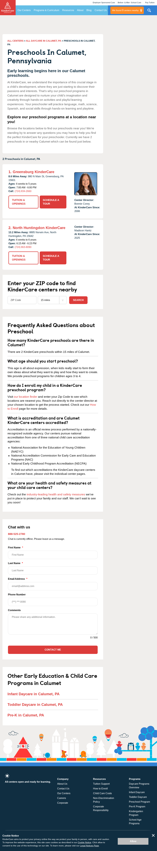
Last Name (15, 563)
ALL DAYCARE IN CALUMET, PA (43, 40)
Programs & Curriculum (46, 10)
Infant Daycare (137, 792)
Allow (133, 841)
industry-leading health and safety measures (56, 494)
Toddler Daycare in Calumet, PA (35, 704)
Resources (68, 10)
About (80, 10)
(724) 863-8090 (23, 247)
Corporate (62, 803)
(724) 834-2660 (23, 191)
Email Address (17, 579)
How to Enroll (100, 788)
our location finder (25, 396)
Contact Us (101, 10)
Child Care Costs (102, 793)
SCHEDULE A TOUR (51, 202)
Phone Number (17, 594)
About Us (62, 783)
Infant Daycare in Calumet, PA (33, 694)
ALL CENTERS (15, 40)
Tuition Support (101, 783)
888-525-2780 (16, 533)
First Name (15, 547)
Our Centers (24, 10)
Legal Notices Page (89, 845)
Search (78, 300)
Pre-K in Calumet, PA (26, 715)
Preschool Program (139, 801)
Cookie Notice (84, 842)
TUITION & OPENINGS (18, 202)
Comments (14, 610)
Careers (61, 798)
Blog (89, 10)
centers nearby (125, 10)
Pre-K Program (137, 806)
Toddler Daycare (138, 797)
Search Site (149, 11)
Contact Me (53, 649)
